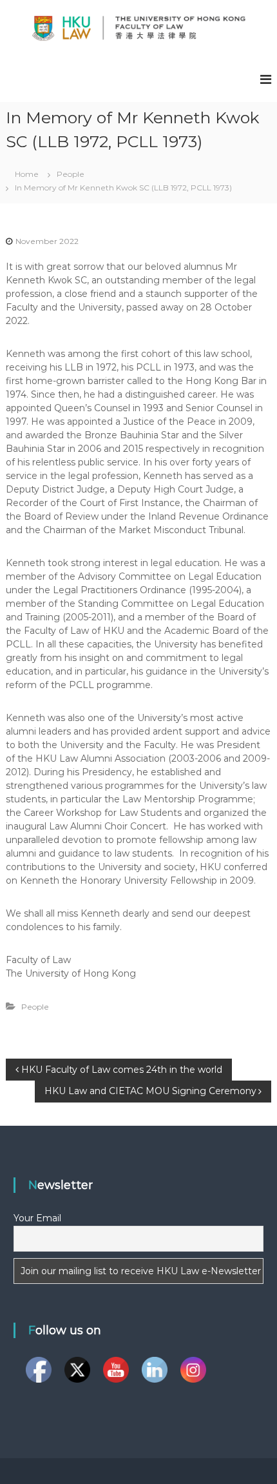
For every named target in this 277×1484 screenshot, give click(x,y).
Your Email (37, 1218)
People (70, 174)
